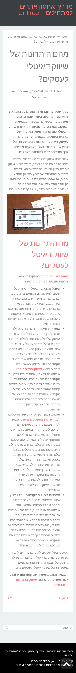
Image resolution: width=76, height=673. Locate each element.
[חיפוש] (7, 627)
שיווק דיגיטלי (59, 276)
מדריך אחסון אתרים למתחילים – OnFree (46, 9)
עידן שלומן (35, 97)
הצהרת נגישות (25, 664)
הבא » (11, 598)
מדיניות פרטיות (46, 664)
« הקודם (63, 598)
